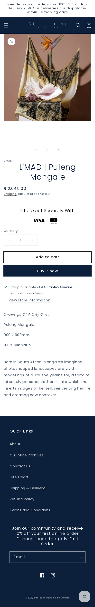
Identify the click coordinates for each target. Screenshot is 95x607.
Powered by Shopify (58, 597)
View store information (29, 300)
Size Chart (19, 477)
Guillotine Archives (27, 455)
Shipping (10, 194)
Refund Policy (22, 499)
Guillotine (40, 597)
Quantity (11, 230)
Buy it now (47, 270)
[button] (6, 25)
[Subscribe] (80, 557)
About (15, 444)
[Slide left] (36, 150)
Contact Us (20, 466)
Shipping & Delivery (27, 488)
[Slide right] (58, 150)
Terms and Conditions (30, 510)
